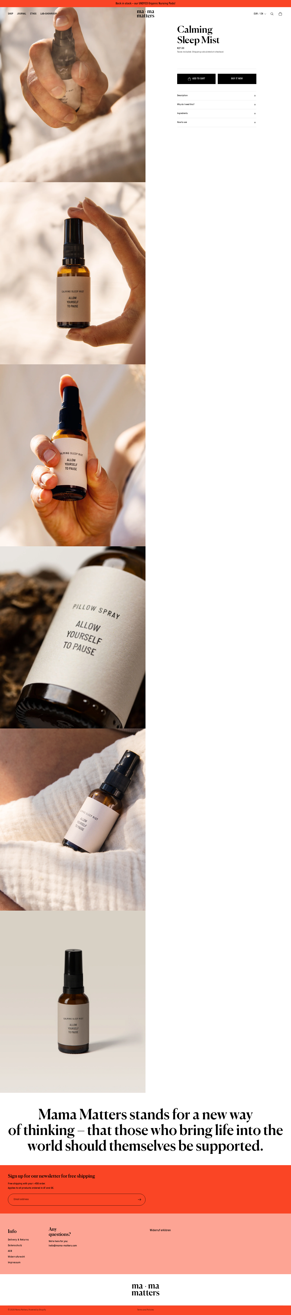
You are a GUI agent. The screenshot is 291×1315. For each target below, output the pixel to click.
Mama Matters (21, 1310)
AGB (10, 1251)
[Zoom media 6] (73, 1002)
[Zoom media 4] (73, 637)
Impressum (14, 1262)
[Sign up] (139, 1199)
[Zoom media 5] (73, 819)
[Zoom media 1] (73, 91)
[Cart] (280, 14)
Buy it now (237, 78)
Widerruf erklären (160, 1230)
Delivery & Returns (18, 1239)
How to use (182, 122)
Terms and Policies (145, 1310)
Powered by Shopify (37, 1310)
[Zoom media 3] (73, 455)
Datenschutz (15, 1245)
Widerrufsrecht (16, 1256)
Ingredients (182, 113)
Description (182, 95)
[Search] (272, 14)
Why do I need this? (185, 104)
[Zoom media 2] (73, 273)
